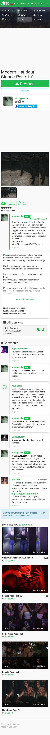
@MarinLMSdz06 (19, 455)
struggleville (21, 98)
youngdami (17, 385)
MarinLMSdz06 (18, 436)
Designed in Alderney (10, 724)
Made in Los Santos (10, 726)
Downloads (11, 204)
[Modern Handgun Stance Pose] (25, 169)
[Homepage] (16, 101)
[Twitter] (19, 101)
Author (27, 216)
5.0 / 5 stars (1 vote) (8, 210)
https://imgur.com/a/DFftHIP (25, 493)
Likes (24, 204)
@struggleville (18, 440)
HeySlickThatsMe (20, 348)
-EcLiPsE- (16, 479)
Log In (26, 512)
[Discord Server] (23, 101)
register (35, 512)
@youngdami (18, 421)
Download (26, 83)
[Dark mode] (42, 3)
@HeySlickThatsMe (21, 370)
